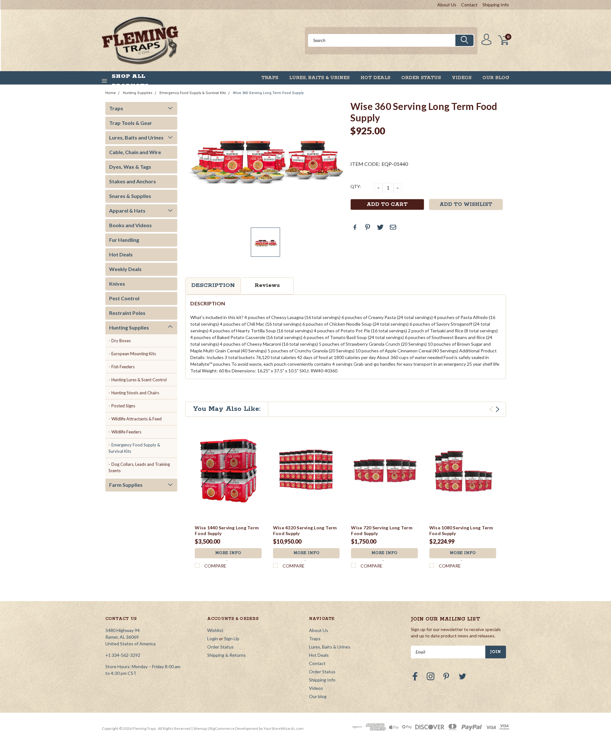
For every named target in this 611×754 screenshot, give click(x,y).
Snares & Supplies (130, 196)
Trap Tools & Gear (130, 123)
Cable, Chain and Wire (135, 152)
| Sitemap (199, 728)
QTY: (355, 186)
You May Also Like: (226, 408)
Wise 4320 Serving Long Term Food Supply (305, 530)
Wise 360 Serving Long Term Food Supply (268, 93)
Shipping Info (495, 4)
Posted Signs (123, 405)
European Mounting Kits (133, 353)
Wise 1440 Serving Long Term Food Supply (227, 530)
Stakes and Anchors (132, 181)
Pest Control (124, 298)
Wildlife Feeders (126, 431)
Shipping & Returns (226, 655)
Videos (461, 78)
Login (212, 638)
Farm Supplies (126, 485)
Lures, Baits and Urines (136, 137)
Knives (117, 284)
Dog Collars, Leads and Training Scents (139, 467)
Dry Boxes (121, 340)
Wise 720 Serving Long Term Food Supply (381, 530)
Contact (469, 4)
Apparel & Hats (127, 210)
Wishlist (215, 630)
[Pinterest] (367, 227)
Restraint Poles (127, 313)
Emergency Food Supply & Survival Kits (192, 93)
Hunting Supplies (137, 93)
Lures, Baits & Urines (319, 78)
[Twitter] (380, 227)
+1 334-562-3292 (122, 655)
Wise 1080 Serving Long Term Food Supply (461, 530)
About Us (446, 4)
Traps (269, 78)
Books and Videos (130, 225)
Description (213, 285)
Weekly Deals (125, 269)
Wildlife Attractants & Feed (136, 418)
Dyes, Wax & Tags (130, 167)
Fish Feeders (123, 366)
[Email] (393, 227)
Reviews (267, 285)
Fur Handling (124, 240)
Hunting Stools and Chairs (135, 392)
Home (110, 93)
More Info (228, 553)
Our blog (495, 78)
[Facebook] (355, 227)
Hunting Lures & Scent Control (139, 379)
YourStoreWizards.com (283, 728)
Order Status (421, 78)
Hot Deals (375, 78)
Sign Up (231, 638)
